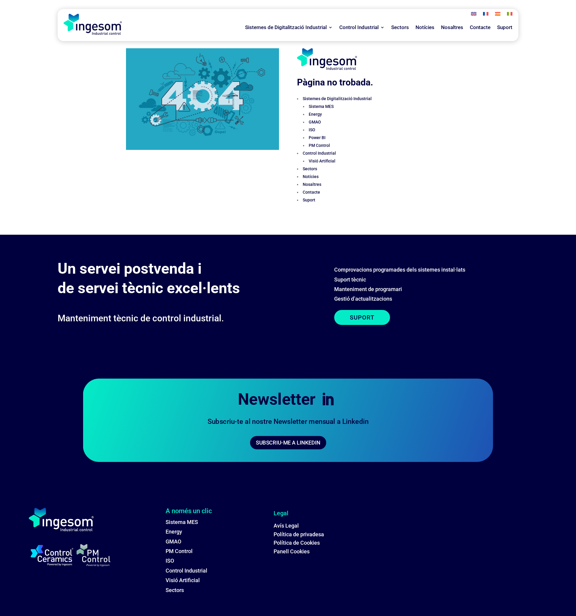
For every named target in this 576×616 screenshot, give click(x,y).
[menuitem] (473, 15)
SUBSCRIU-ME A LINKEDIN (288, 442)
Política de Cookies (297, 543)
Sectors (400, 27)
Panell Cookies (292, 551)
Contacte (480, 27)
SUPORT (362, 317)
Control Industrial (359, 27)
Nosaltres (452, 27)
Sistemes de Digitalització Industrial (286, 27)
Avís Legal (286, 525)
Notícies (425, 27)
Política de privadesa (299, 534)
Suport (504, 27)
